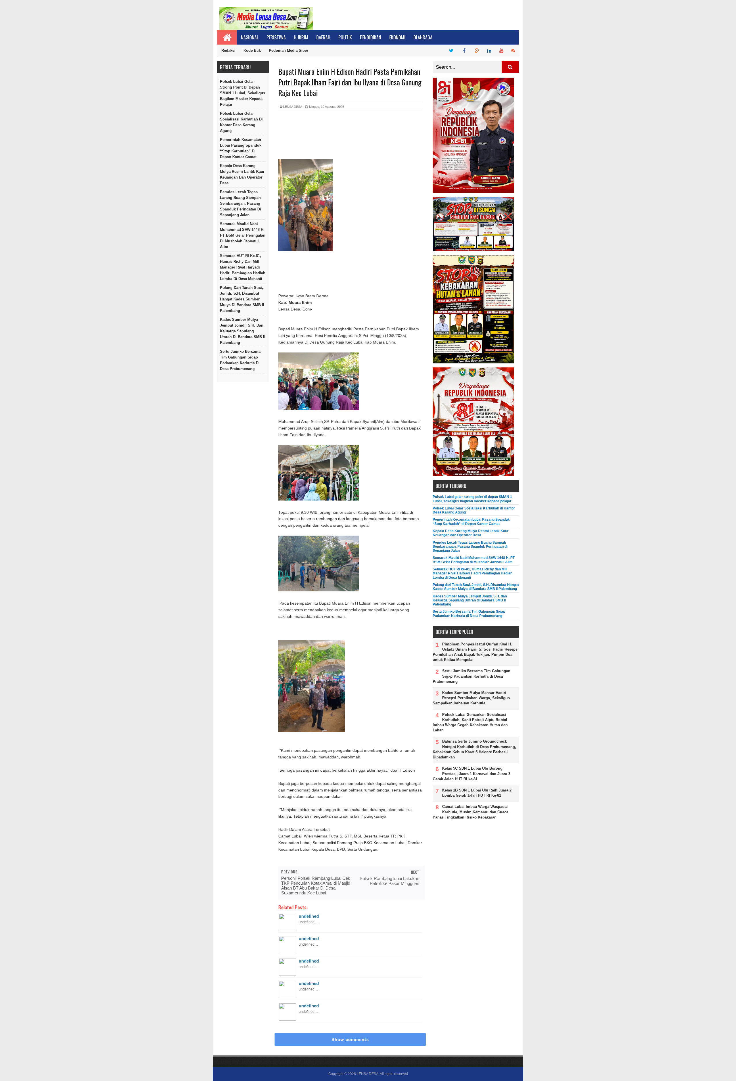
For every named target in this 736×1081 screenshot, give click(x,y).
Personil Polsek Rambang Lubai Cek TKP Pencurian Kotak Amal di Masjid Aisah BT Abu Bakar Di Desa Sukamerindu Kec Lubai (315, 885)
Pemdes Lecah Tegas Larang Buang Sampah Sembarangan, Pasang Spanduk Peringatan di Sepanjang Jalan (240, 203)
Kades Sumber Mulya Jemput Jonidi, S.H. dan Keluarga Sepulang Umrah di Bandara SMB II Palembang (242, 331)
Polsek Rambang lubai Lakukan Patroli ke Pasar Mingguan (389, 881)
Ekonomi (397, 37)
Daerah (323, 37)
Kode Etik (252, 50)
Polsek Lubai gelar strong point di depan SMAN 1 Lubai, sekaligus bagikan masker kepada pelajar (242, 93)
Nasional (249, 37)
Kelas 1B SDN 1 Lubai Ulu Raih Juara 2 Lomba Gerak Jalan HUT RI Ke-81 (476, 793)
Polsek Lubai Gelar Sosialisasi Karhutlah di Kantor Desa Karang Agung (241, 122)
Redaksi (228, 50)
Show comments (350, 1039)
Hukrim (301, 37)
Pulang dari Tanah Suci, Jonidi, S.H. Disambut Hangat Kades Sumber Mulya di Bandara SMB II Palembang (242, 299)
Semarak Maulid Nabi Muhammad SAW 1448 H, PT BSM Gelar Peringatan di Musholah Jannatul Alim (242, 235)
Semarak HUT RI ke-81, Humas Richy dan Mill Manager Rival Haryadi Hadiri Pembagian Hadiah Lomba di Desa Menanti (242, 267)
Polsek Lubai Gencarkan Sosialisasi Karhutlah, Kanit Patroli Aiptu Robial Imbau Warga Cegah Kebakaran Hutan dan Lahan (470, 722)
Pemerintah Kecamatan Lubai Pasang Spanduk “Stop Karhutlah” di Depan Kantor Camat (240, 148)
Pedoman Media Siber (288, 50)
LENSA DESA (367, 1074)
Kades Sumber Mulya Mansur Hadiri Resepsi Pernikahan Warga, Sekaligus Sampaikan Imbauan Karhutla (471, 698)
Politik (345, 37)
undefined (309, 916)
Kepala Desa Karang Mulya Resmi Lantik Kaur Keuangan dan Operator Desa (242, 174)
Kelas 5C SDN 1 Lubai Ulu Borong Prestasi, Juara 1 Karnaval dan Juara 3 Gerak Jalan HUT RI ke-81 (471, 773)
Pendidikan (370, 37)
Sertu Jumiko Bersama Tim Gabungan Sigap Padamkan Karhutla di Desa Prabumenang (240, 360)
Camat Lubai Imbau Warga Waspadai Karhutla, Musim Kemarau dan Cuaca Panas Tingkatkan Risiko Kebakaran (470, 811)
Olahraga (422, 37)
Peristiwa (276, 37)
